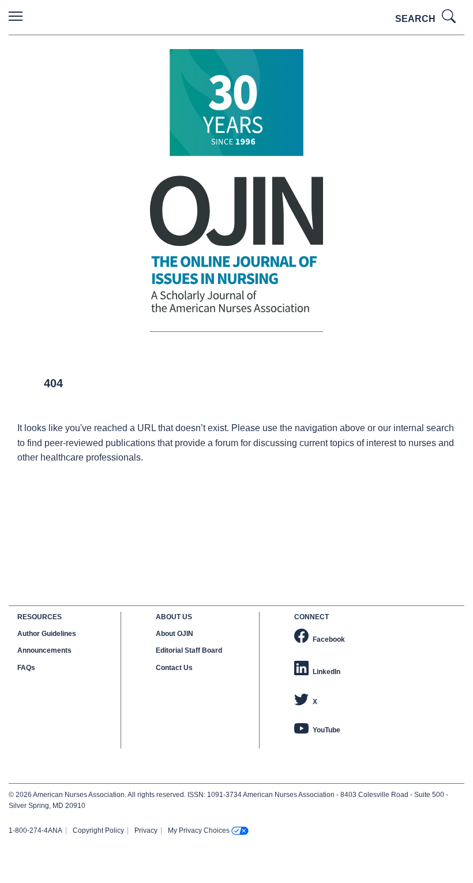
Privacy (145, 830)
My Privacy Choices (199, 830)
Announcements (44, 650)
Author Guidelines (46, 634)
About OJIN (174, 634)
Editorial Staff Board (189, 650)
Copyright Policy (98, 830)
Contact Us (174, 668)
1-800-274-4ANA (35, 830)
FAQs (26, 668)
